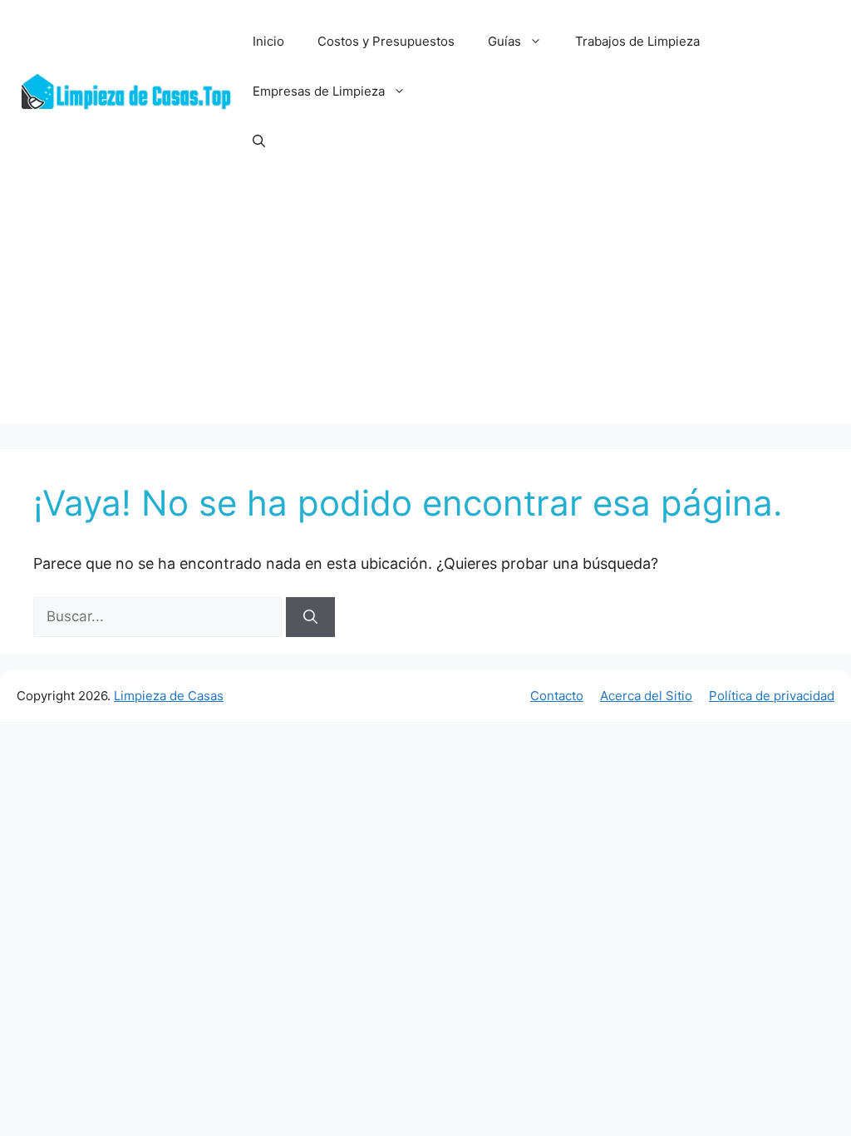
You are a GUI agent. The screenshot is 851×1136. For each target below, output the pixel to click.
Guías (504, 41)
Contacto (556, 696)
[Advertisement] (425, 307)
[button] (259, 141)
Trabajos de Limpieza (637, 41)
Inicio (268, 41)
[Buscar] (310, 617)
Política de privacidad (771, 696)
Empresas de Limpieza (319, 91)
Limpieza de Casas (169, 696)
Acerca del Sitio (646, 696)
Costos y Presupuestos (386, 41)
